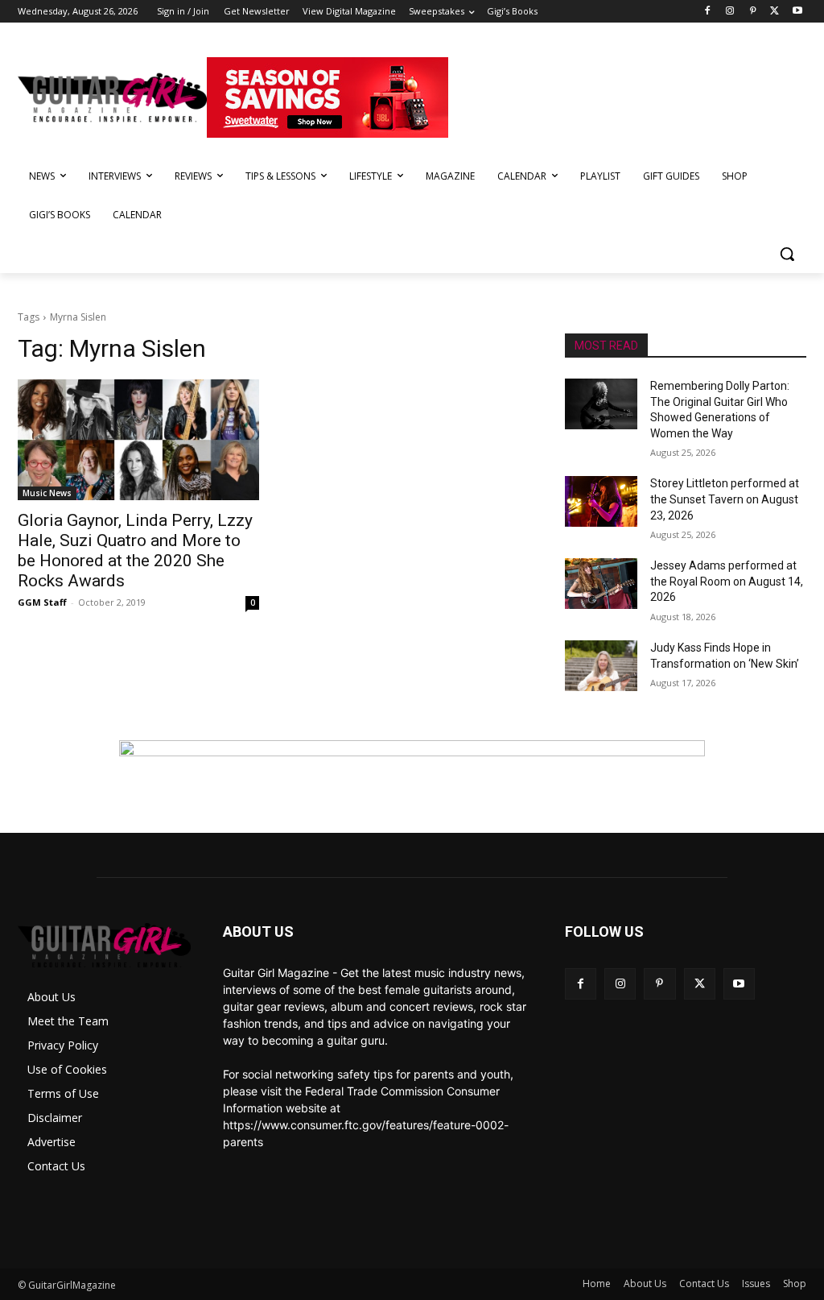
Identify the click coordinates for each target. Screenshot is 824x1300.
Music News (47, 493)
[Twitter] (774, 11)
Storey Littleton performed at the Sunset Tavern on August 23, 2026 (724, 499)
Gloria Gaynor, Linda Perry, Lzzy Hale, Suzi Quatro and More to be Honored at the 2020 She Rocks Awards (135, 550)
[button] (787, 253)
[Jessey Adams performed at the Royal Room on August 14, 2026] (601, 583)
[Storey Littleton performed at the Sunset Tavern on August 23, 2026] (601, 501)
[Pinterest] (753, 11)
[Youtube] (797, 11)
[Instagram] (730, 11)
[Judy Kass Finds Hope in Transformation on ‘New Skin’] (601, 665)
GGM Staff (42, 602)
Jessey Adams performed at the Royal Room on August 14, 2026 (726, 581)
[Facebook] (707, 11)
